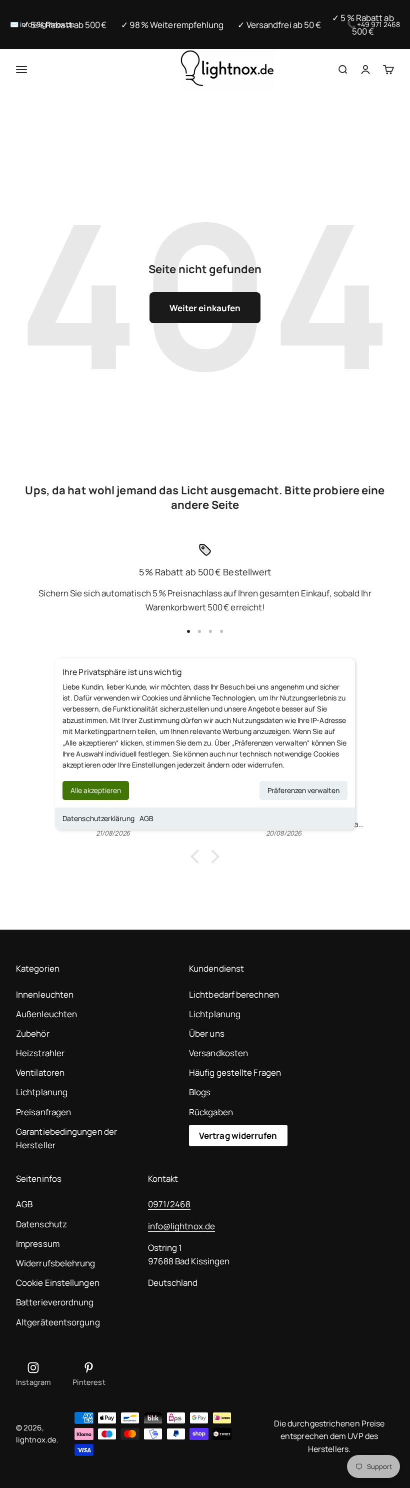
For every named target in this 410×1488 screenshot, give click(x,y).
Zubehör (33, 1033)
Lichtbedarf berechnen (234, 994)
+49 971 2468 (378, 24)
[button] (197, 857)
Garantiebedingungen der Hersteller (66, 1138)
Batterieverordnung (55, 1302)
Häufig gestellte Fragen (235, 1072)
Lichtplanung (42, 1092)
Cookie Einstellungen (58, 1282)
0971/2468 (169, 1204)
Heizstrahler (40, 1053)
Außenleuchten (46, 1014)
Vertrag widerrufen (238, 1135)
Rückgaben (211, 1112)
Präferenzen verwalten (304, 790)
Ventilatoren (40, 1072)
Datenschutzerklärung (98, 818)
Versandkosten (218, 1053)
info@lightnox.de (181, 1226)
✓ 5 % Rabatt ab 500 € (64, 25)
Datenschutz (41, 1224)
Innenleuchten (45, 994)
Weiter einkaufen (205, 308)
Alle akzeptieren (95, 790)
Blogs (199, 1092)
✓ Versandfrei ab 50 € (279, 25)
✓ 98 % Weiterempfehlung (172, 25)
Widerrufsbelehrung (56, 1263)
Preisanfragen (43, 1112)
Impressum (38, 1243)
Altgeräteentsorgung (58, 1322)
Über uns (206, 1033)
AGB (147, 818)
